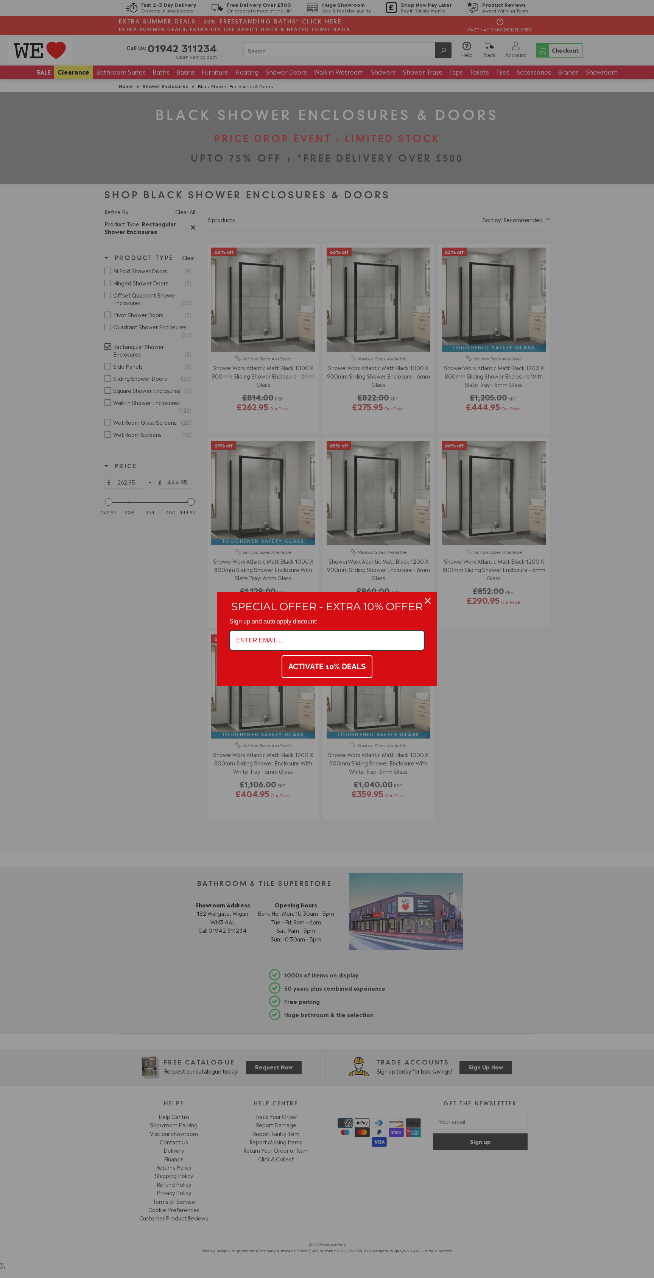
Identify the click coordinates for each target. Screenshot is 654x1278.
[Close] (428, 601)
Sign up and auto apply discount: (273, 621)
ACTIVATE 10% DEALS (327, 666)
